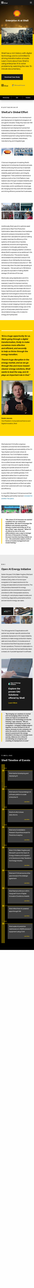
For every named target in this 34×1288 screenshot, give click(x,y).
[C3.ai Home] (4, 3)
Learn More (12, 703)
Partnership (6, 97)
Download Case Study (12, 77)
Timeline (28, 97)
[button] (17, 36)
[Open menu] (31, 2)
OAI (17, 97)
